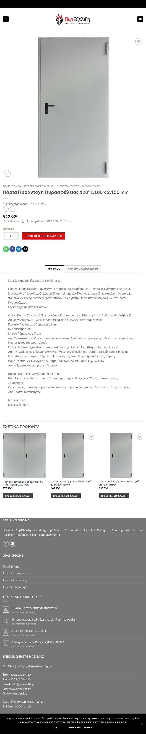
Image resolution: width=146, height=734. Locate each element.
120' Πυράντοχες (68, 186)
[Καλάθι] (140, 19)
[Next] (143, 469)
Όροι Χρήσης (11, 566)
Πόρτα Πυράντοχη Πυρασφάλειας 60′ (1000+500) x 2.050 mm (23, 483)
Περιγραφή (54, 269)
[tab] (54, 269)
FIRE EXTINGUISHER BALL (29, 631)
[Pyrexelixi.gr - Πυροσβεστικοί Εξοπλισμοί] (73, 19)
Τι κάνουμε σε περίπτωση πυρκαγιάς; (35, 608)
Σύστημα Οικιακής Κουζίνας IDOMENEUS (38, 642)
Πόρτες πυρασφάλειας (39, 186)
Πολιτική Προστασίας (78, 727)
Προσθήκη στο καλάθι (43, 236)
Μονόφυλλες (91, 186)
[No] (141, 725)
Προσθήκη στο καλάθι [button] (17, 496)
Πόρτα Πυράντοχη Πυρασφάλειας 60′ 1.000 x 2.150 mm (71, 483)
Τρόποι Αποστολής (15, 580)
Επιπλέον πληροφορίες (83, 269)
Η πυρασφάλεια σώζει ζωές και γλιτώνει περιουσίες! (44, 619)
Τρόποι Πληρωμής (14, 587)
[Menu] (6, 19)
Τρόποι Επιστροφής (15, 573)
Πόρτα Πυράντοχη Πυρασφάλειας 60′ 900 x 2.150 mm (119, 483)
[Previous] (3, 469)
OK (55, 727)
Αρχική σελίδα (12, 186)
